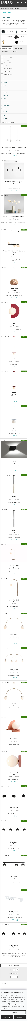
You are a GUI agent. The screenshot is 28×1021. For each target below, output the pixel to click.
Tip (5, 65)
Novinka (7, 62)
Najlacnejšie (18, 48)
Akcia (6, 60)
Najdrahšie (5, 51)
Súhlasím (19, 1017)
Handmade (8, 74)
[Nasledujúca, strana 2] (14, 969)
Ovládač (7, 71)
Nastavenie (13, 1012)
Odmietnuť (7, 1017)
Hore (14, 977)
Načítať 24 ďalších (14, 965)
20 (17, 969)
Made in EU (8, 68)
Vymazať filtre (13, 121)
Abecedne (14, 51)
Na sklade (8, 57)
